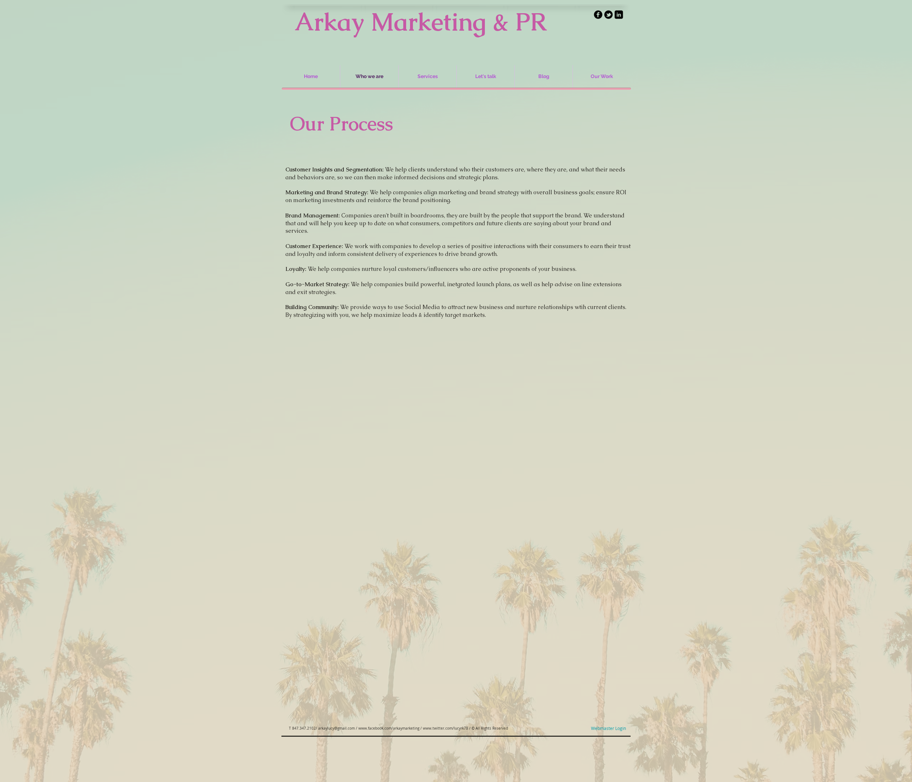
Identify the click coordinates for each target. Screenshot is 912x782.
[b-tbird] (608, 14)
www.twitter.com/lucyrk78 (445, 728)
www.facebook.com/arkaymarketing (388, 728)
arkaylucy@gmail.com (336, 728)
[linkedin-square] (619, 14)
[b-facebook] (598, 14)
